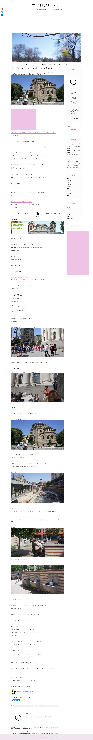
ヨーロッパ (32, 705)
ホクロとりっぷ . (46, 5)
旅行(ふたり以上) (47, 717)
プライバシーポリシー (68, 64)
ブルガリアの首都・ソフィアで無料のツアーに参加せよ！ (32, 68)
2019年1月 (69, 180)
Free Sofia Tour (21, 207)
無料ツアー (46, 705)
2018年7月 (69, 184)
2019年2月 (69, 178)
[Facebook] (1, 9)
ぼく (19, 70)
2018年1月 (69, 195)
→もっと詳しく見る (74, 118)
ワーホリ (69, 214)
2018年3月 (69, 192)
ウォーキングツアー (21, 705)
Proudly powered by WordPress (40, 737)
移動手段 (51, 705)
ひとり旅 (15, 705)
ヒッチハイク (70, 212)
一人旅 (36, 705)
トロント (69, 210)
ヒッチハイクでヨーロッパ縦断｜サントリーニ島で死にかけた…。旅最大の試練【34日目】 (73, 165)
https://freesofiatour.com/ (25, 692)
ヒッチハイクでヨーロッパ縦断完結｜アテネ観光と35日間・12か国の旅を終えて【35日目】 (73, 159)
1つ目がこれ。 (14, 472)
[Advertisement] (47, 22)
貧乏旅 (55, 705)
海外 (42, 705)
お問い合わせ (57, 64)
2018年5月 (69, 188)
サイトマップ (36, 64)
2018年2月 (69, 193)
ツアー (27, 705)
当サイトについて (26, 64)
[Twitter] (1, 11)
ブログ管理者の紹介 (47, 64)
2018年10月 (69, 182)
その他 (68, 207)
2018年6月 (69, 186)
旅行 (42, 717)
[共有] (1, 14)
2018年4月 (69, 190)
